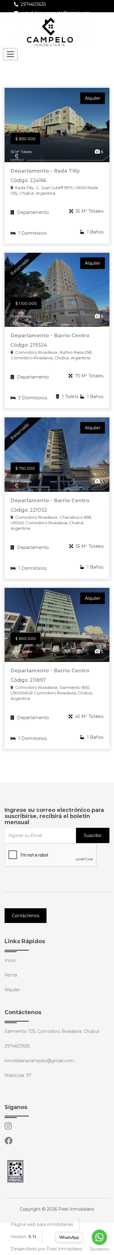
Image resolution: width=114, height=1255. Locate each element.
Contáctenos (25, 915)
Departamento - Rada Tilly (45, 171)
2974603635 (32, 4)
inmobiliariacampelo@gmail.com (54, 13)
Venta (11, 975)
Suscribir (93, 835)
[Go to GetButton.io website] (99, 1249)
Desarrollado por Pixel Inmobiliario (46, 1249)
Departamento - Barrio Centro (50, 335)
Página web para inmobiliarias (42, 1224)
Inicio (10, 960)
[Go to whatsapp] (99, 1237)
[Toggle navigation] (10, 54)
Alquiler (12, 989)
